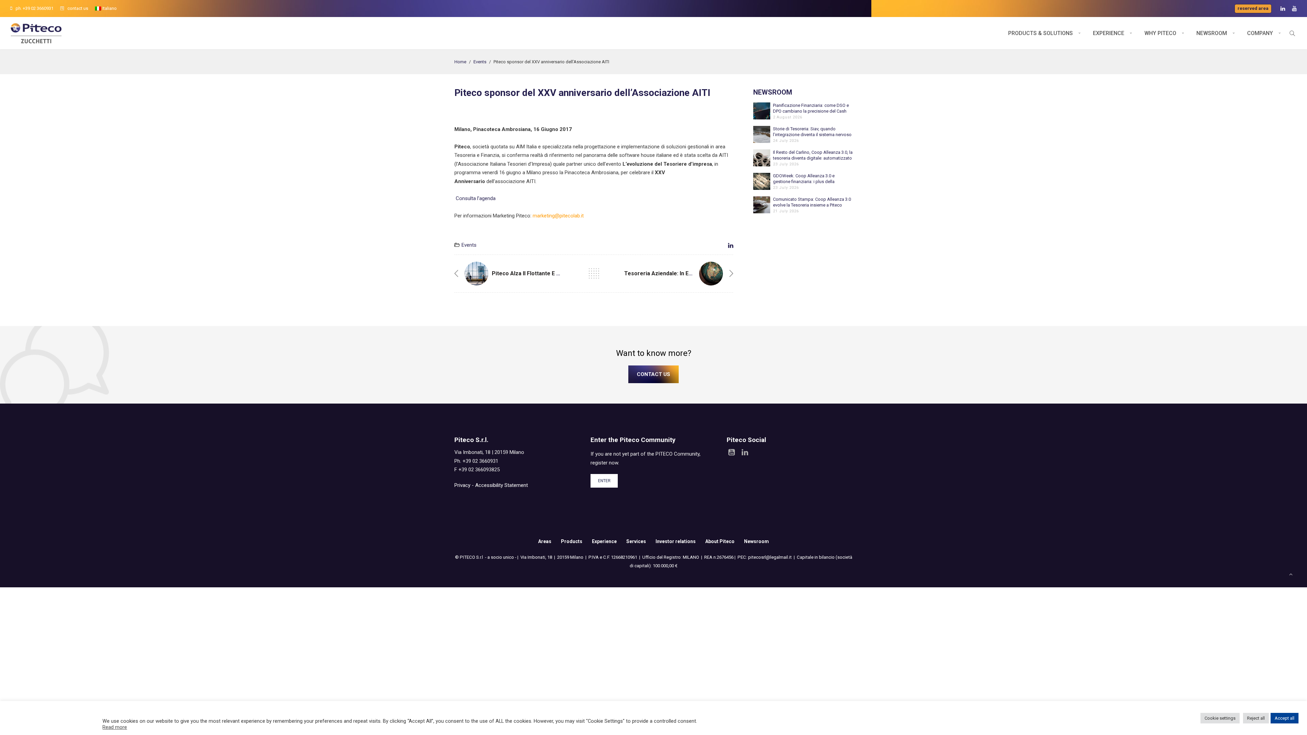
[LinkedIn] (1282, 8)
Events (479, 61)
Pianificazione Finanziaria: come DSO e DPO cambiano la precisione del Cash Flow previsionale (811, 108)
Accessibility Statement (501, 485)
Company (1260, 33)
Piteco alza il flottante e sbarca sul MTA (544, 273)
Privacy (462, 485)
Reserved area (1253, 8)
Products (571, 541)
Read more (114, 727)
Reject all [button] (1256, 718)
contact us (77, 8)
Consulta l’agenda (475, 198)
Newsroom (1211, 33)
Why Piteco (1160, 33)
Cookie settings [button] (1220, 718)
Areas (544, 541)
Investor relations (676, 541)
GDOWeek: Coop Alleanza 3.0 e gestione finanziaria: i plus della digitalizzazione (804, 178)
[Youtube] (1294, 8)
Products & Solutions (1040, 33)
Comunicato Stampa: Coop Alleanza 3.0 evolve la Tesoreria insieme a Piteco (812, 202)
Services (636, 541)
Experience (1108, 33)
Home (460, 61)
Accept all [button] (1284, 718)
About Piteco (720, 541)
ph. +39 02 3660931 (34, 8)
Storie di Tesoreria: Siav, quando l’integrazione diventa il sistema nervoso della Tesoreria (812, 131)
